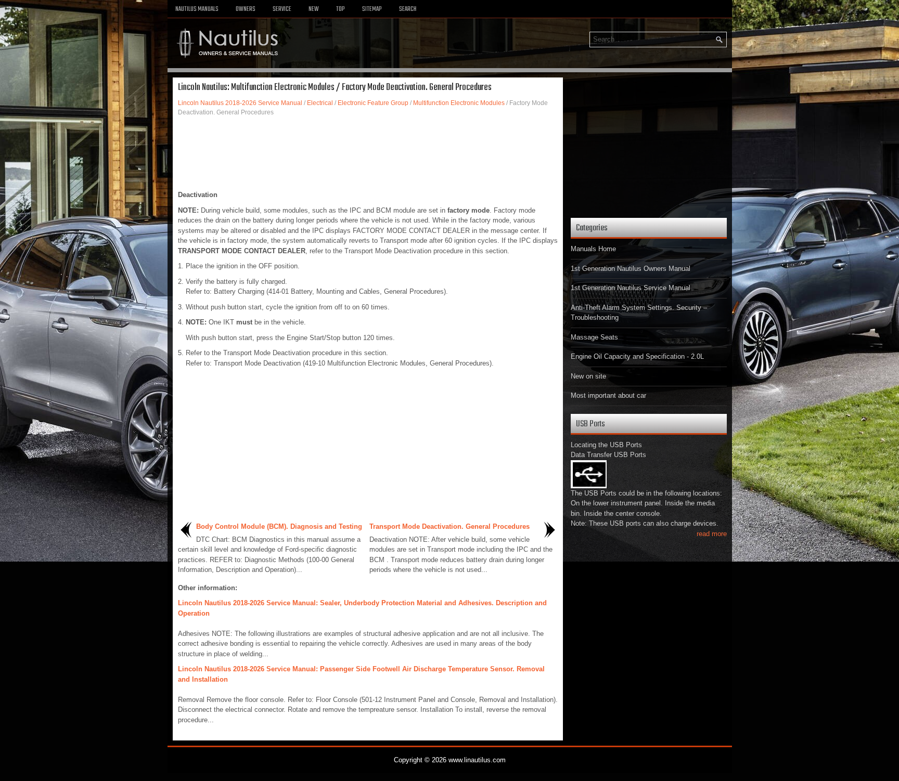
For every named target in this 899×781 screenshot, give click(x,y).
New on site (588, 376)
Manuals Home (593, 249)
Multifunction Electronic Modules (459, 103)
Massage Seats (594, 337)
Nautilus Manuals (197, 9)
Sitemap (372, 9)
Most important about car (608, 395)
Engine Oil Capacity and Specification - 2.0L (637, 356)
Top (340, 9)
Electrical (320, 103)
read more (712, 534)
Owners (245, 9)
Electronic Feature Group (373, 103)
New (314, 9)
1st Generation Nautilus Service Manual (630, 288)
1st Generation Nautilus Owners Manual (630, 268)
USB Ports (590, 424)
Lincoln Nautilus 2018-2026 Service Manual (240, 103)
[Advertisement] (368, 153)
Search (407, 9)
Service (282, 9)
